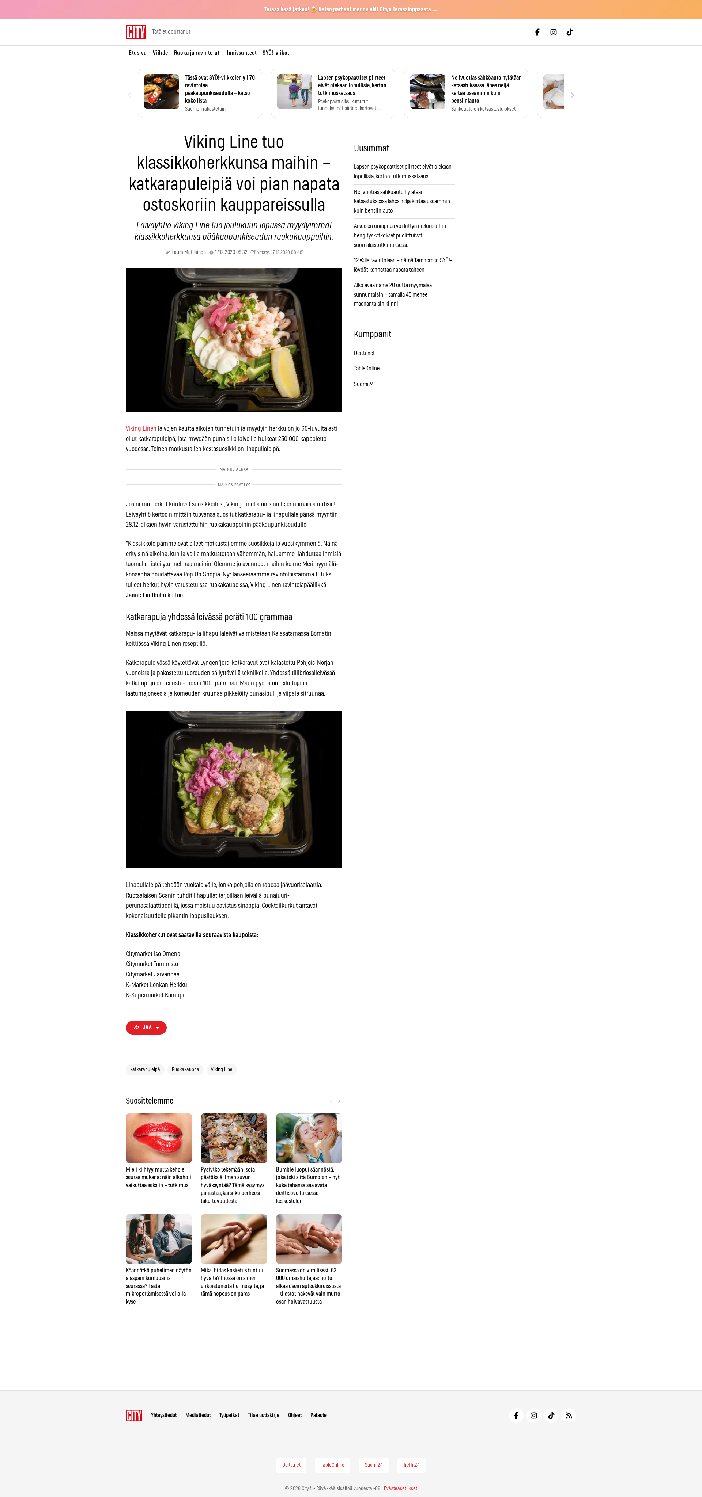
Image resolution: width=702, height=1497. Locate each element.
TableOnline (367, 369)
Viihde (160, 53)
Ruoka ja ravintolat (197, 53)
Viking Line (222, 1069)
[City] (134, 1415)
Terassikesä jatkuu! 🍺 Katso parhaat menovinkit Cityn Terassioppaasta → (351, 9)
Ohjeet (295, 1415)
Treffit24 (411, 1465)
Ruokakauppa (185, 1069)
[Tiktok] (569, 32)
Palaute (318, 1415)
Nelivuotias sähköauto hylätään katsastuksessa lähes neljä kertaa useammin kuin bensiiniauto (402, 201)
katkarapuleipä (145, 1069)
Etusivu (138, 53)
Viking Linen (141, 429)
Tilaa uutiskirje (263, 1415)
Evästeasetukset (400, 1488)
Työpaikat (229, 1415)
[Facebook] (537, 32)
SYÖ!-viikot (276, 53)
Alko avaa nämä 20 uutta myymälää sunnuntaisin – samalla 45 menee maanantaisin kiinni (393, 294)
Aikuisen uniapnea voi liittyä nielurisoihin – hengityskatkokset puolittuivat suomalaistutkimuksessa (402, 235)
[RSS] (569, 1415)
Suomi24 (364, 384)
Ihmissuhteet (241, 53)
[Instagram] (553, 32)
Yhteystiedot (164, 1415)
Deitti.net (364, 353)
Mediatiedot (198, 1415)
